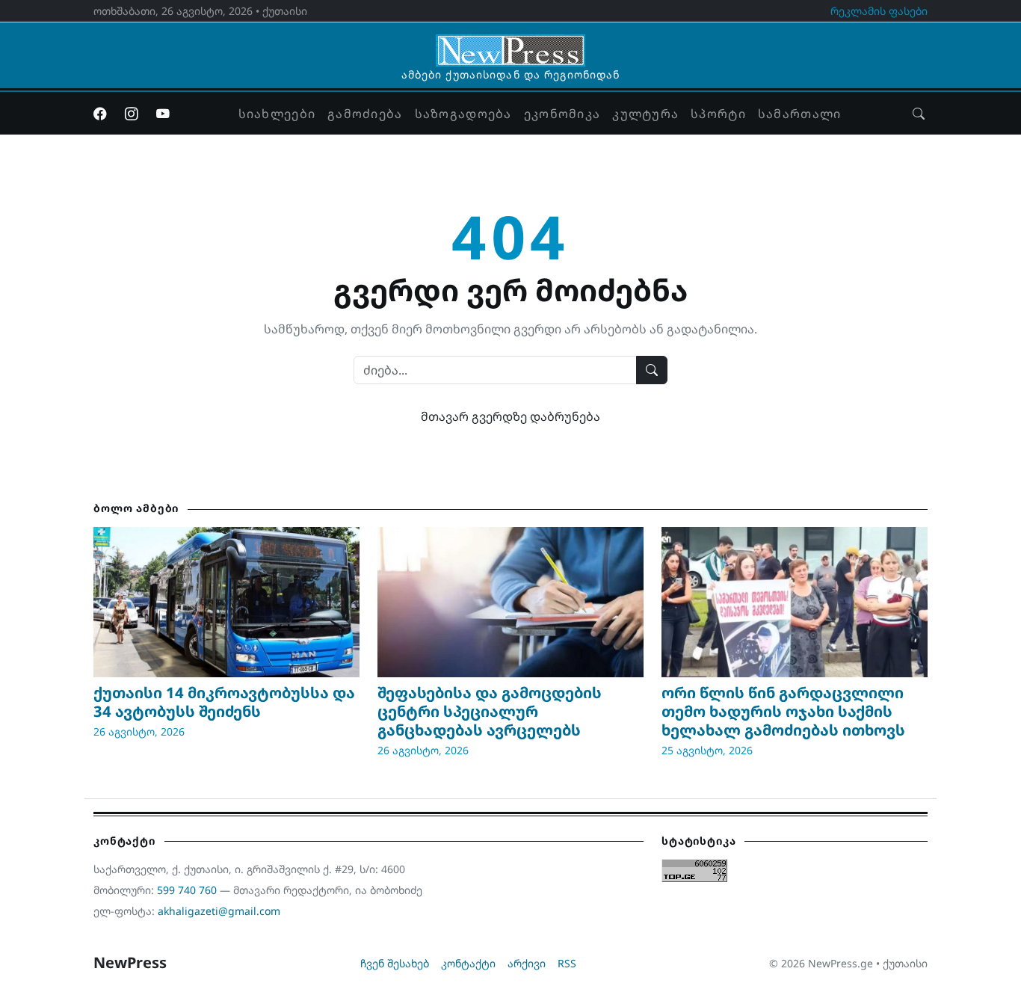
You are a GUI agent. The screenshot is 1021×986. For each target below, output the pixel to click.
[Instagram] (131, 113)
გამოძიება (365, 113)
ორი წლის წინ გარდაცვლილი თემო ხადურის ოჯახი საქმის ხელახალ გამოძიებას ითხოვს (783, 711)
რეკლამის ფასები (879, 11)
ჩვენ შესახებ (394, 963)
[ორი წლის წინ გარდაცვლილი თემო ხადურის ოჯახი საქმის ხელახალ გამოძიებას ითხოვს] (794, 602)
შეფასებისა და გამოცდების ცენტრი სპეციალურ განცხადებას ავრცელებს (489, 711)
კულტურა (645, 113)
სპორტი (718, 113)
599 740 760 (187, 890)
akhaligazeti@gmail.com (219, 911)
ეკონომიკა (562, 113)
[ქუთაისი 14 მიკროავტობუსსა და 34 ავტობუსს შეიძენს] (226, 602)
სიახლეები (277, 113)
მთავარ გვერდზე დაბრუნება (510, 416)
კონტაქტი (468, 963)
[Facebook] (100, 113)
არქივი (527, 963)
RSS (567, 963)
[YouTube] (163, 113)
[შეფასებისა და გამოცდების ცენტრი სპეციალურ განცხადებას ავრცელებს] (510, 602)
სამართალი (800, 113)
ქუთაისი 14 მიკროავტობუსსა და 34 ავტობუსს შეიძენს (224, 702)
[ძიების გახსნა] (919, 114)
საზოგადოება (463, 113)
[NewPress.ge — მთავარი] (510, 43)
